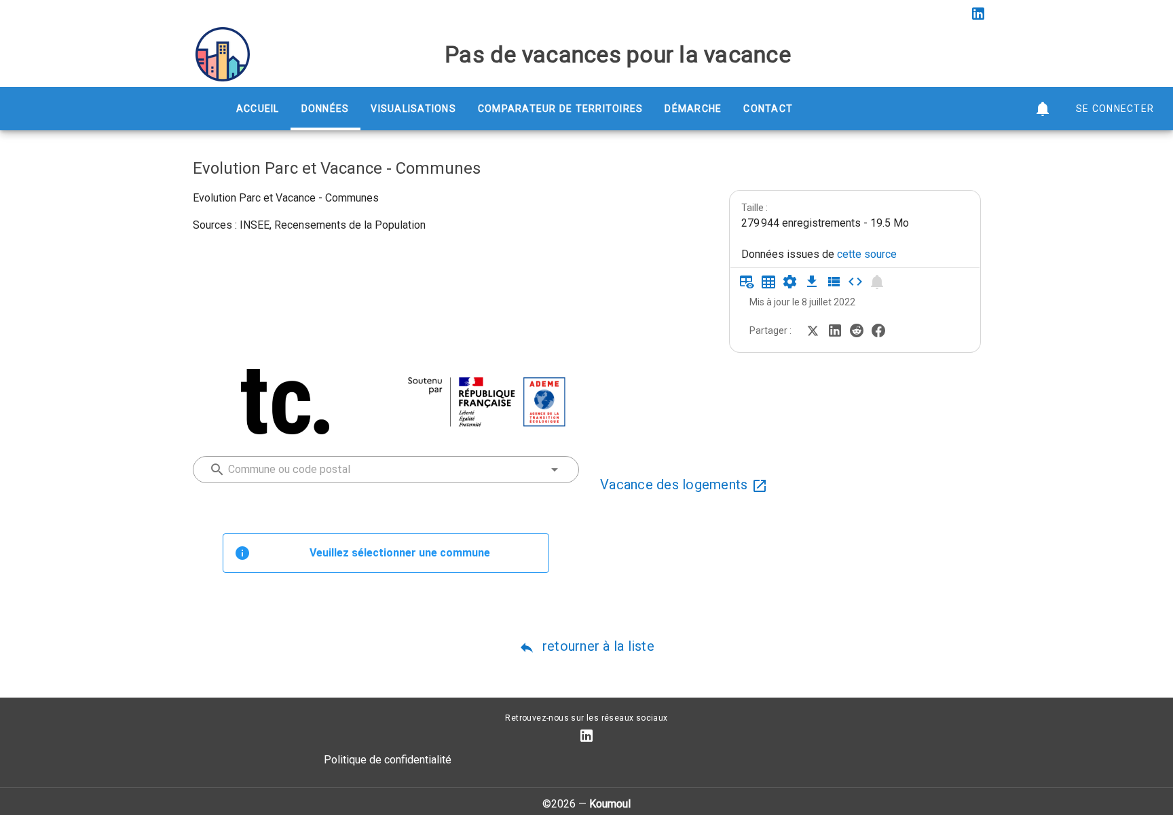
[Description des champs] (833, 281)
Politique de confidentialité (387, 759)
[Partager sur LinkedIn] (835, 329)
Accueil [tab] (258, 108)
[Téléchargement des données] (812, 281)
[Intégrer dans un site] (855, 281)
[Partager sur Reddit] (857, 329)
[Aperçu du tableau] (747, 281)
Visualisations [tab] (413, 108)
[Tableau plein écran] (768, 281)
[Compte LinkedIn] (978, 13)
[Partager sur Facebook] (878, 329)
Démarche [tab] (693, 108)
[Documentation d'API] (790, 281)
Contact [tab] (768, 108)
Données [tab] (325, 108)
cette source (867, 254)
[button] (1042, 108)
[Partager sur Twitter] (813, 329)
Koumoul (610, 803)
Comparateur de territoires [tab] (561, 108)
